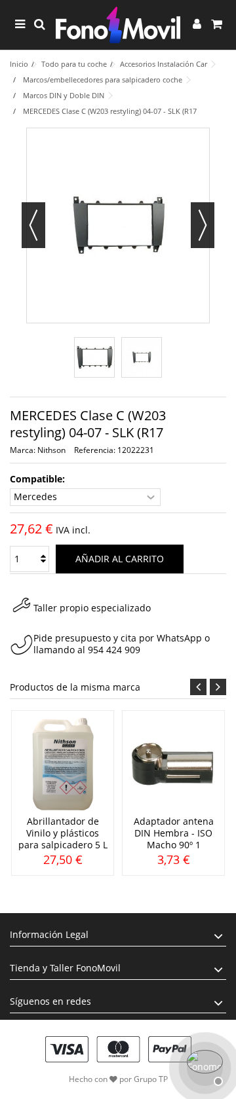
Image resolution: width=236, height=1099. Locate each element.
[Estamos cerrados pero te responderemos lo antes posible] (203, 1066)
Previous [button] (198, 687)
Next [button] (218, 687)
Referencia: (94, 450)
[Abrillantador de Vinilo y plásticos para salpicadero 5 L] (63, 764)
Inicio (19, 64)
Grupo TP (151, 1079)
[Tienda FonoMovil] (118, 25)
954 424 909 (114, 649)
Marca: (22, 450)
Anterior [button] (33, 225)
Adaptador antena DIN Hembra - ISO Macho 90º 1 (174, 833)
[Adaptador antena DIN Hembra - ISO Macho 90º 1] (173, 764)
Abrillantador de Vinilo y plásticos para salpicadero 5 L (63, 833)
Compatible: (39, 479)
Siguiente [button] (202, 225)
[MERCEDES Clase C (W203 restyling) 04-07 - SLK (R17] (94, 357)
